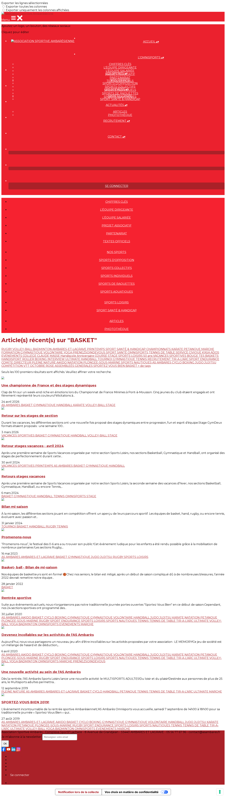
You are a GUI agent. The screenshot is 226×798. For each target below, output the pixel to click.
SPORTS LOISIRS (130, 355)
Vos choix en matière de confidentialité (132, 792)
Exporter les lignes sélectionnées (24, 3)
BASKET (132, 365)
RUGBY (7, 349)
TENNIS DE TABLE (162, 352)
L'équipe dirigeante (120, 67)
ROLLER (28, 359)
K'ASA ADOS (210, 352)
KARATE (177, 349)
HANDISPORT (11, 359)
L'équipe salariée (120, 71)
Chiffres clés (120, 64)
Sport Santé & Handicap (120, 99)
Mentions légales (20, 763)
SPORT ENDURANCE (204, 359)
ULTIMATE (73, 359)
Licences (14, 760)
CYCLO (177, 362)
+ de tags (144, 365)
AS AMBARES (162, 362)
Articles (120, 111)
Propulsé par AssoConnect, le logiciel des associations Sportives (52, 783)
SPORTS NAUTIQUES (136, 362)
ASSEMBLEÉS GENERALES (74, 365)
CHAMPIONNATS (158, 349)
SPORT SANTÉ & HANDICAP (126, 349)
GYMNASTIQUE (124, 359)
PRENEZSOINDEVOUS (89, 352)
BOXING (41, 359)
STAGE (113, 355)
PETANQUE (192, 349)
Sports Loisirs (120, 96)
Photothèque (120, 115)
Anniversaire (86, 355)
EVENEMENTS (12, 355)
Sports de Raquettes (120, 93)
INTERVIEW (56, 359)
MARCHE (207, 349)
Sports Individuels (117, 276)
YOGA (68, 352)
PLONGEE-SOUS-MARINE (102, 362)
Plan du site (16, 756)
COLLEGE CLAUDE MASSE (42, 355)
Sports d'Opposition (120, 83)
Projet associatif (117, 225)
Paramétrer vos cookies (24, 770)
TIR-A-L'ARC (180, 359)
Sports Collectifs (120, 86)
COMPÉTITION (12, 365)
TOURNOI (105, 359)
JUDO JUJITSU (205, 362)
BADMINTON (42, 349)
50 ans (148, 355)
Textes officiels (116, 241)
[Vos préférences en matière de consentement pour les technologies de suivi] (219, 791)
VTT (26, 365)
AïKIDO (61, 362)
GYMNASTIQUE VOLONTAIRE (42, 352)
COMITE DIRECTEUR (16, 362)
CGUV (12, 766)
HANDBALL (89, 359)
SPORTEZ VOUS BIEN (109, 365)
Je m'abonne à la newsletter (21, 737)
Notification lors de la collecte (78, 792)
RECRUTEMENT (159, 359)
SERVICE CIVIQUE (189, 352)
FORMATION (10, 352)
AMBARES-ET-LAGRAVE (69, 349)
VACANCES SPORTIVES (170, 355)
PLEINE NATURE (44, 362)
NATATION (75, 362)
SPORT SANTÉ (117, 352)
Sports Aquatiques (116, 291)
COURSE (101, 355)
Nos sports (120, 80)
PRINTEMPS (96, 349)
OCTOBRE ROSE (42, 365)
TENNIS (142, 359)
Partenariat (120, 77)
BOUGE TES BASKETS (203, 355)
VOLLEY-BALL (23, 349)
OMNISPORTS (138, 352)
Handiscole (69, 355)
